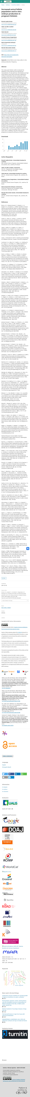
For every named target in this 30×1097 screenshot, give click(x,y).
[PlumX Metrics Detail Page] (4, 733)
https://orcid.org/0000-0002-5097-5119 (8, 50)
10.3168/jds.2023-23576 (7, 725)
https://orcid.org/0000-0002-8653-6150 (8, 24)
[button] (5, 774)
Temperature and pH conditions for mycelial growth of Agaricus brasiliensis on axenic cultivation (15, 996)
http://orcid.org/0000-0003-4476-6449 (8, 35)
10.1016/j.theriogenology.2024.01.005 (11, 701)
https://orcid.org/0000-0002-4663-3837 (8, 45)
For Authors (4, 789)
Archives (8, 5)
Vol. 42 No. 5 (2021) (15, 5)
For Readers (4, 787)
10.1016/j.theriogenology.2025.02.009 (11, 712)
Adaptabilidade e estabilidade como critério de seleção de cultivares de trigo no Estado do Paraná (14, 1020)
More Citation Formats (7, 600)
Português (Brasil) (6, 767)
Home (2, 5)
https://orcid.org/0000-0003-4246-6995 (8, 29)
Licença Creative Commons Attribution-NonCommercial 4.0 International (14, 1080)
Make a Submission (7, 756)
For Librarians (5, 791)
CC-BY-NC (20, 632)
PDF (4, 578)
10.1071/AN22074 (6, 688)
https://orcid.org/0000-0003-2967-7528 (8, 40)
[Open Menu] (1, 1)
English (4, 765)
